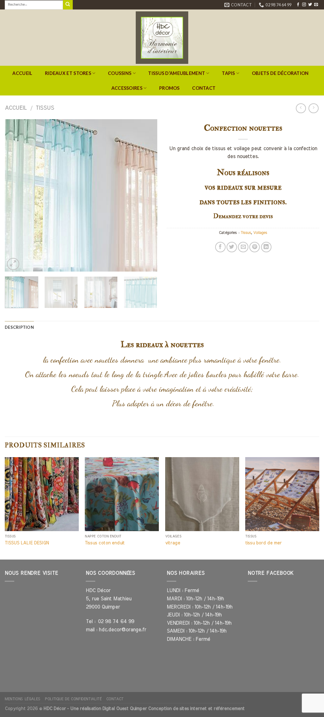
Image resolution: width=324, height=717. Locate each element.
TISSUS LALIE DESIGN (27, 543)
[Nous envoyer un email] (316, 5)
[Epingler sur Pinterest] (254, 247)
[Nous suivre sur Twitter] (310, 5)
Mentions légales (22, 699)
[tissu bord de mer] (282, 494)
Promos (169, 88)
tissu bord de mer (263, 543)
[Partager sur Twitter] (232, 247)
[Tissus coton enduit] (122, 494)
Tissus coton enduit (105, 543)
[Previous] (16, 195)
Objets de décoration (280, 73)
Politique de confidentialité (73, 699)
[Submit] (67, 4)
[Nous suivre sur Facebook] (298, 5)
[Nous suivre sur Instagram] (304, 5)
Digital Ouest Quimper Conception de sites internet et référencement (173, 708)
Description (19, 327)
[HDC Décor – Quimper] (162, 37)
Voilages (260, 233)
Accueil (22, 73)
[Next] (146, 195)
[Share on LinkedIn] (266, 247)
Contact (203, 88)
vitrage (172, 543)
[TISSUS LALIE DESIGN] (42, 494)
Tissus (44, 108)
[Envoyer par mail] (243, 247)
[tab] (19, 327)
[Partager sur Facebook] (220, 247)
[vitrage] (202, 494)
